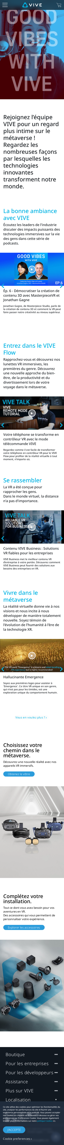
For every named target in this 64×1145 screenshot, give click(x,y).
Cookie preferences (16, 1139)
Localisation (18, 1100)
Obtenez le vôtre (19, 774)
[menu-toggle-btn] (5, 5)
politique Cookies (45, 1120)
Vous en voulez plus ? (30, 717)
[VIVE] (32, 4)
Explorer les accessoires (24, 927)
